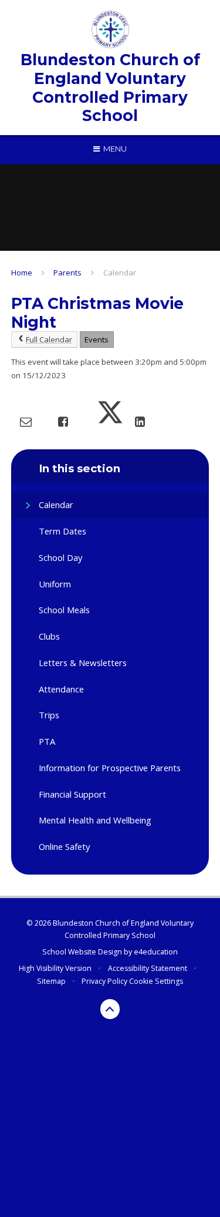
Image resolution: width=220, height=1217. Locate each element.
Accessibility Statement (147, 968)
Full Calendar (49, 339)
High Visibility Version (55, 968)
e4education (156, 952)
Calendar (119, 272)
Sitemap (51, 981)
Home (21, 272)
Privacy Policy (104, 981)
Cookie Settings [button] (156, 981)
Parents (67, 272)
